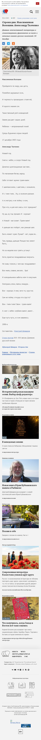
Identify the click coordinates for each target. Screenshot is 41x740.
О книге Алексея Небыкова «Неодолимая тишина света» (20, 447)
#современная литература (10, 452)
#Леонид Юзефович (8, 407)
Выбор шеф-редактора (9, 364)
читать (23, 652)
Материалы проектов (18, 352)
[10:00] (20, 366)
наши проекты (17, 656)
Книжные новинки (8, 458)
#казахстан (5, 590)
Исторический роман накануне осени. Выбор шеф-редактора (18, 393)
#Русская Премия (25, 590)
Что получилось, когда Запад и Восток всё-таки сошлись (17, 624)
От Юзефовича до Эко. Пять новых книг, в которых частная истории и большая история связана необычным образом (20, 400)
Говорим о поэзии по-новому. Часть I (15, 535)
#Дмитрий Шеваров (9, 347)
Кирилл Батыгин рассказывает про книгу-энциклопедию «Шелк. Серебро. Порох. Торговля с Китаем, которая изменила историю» (20, 632)
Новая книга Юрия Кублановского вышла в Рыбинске (19, 486)
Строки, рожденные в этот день (27, 18)
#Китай (21, 638)
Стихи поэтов (7, 338)
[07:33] (20, 460)
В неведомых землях (12, 442)
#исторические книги (14, 409)
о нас (26, 656)
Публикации (6, 504)
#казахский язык (15, 590)
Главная (5, 352)
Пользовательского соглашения (17, 5)
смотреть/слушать (18, 654)
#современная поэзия (9, 498)
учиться (27, 654)
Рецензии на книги (8, 415)
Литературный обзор (9, 545)
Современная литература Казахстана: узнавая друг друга (18, 573)
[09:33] (20, 417)
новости (15, 652)
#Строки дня (23, 347)
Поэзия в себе (9, 531)
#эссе (17, 539)
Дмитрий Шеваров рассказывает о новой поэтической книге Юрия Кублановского (17, 493)
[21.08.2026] (20, 506)
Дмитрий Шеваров (22, 331)
